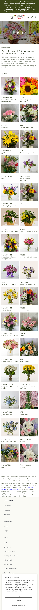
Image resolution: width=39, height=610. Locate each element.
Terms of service (9, 573)
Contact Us (7, 547)
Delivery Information (11, 556)
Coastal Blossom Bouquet (7, 415)
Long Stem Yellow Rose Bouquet (28, 387)
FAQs (5, 543)
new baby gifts (14, 489)
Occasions (7, 506)
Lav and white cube (27, 127)
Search (6, 526)
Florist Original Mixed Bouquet (27, 100)
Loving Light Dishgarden (29, 231)
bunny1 (22, 441)
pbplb (3, 467)
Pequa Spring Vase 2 (27, 153)
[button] (28, 17)
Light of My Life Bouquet (28, 257)
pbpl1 (3, 178)
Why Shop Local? (9, 551)
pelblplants (24, 414)
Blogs (6, 531)
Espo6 (22, 335)
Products (7, 510)
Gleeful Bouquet (7, 310)
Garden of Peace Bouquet (25, 179)
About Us (7, 514)
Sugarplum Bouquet (8, 284)
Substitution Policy (10, 569)
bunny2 (22, 467)
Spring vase (24, 206)
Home (3, 47)
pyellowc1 (4, 153)
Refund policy (8, 564)
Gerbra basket (25, 361)
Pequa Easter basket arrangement (8, 100)
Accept (18, 596)
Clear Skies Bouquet (8, 441)
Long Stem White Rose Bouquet (9, 387)
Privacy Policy (18, 591)
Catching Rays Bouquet (9, 206)
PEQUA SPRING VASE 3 (9, 335)
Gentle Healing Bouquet (10, 361)
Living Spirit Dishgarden (10, 231)
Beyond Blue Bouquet (27, 284)
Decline (18, 600)
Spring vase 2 (24, 310)
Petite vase (5, 127)
